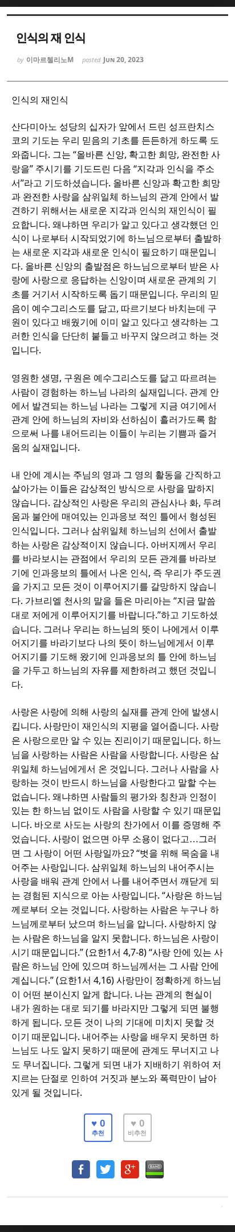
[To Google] (130, 1164)
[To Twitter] (105, 1164)
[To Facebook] (81, 1164)
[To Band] (154, 1164)
